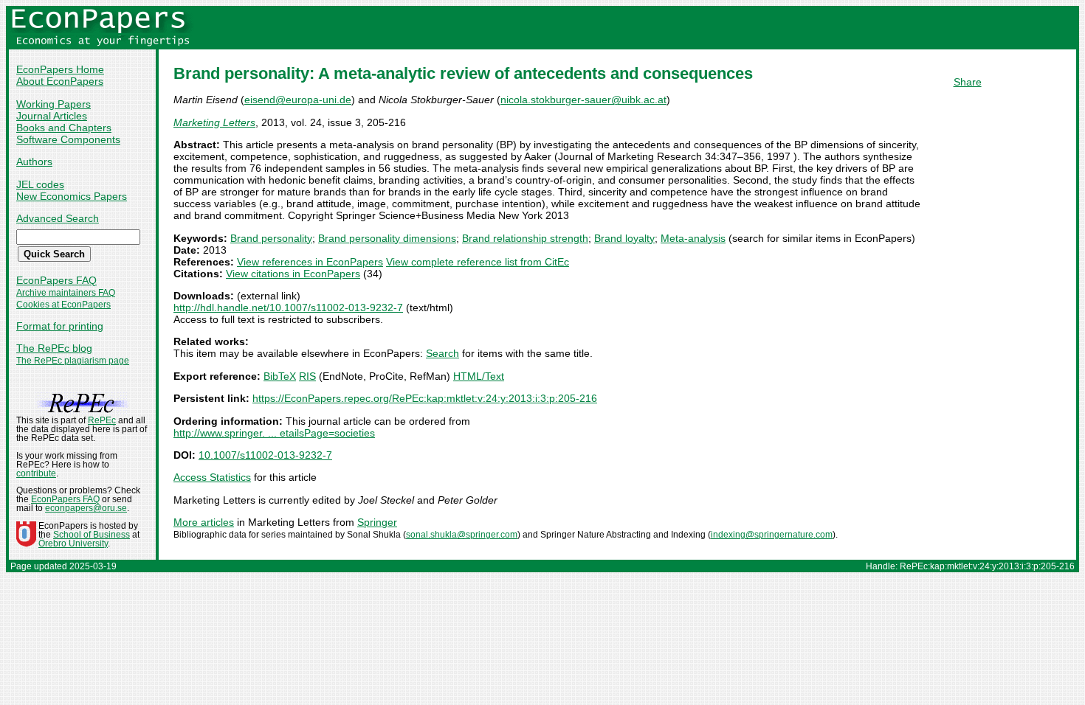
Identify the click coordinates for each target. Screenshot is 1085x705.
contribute (36, 473)
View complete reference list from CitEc (477, 262)
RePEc (102, 420)
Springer (377, 522)
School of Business (91, 534)
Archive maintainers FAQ (65, 292)
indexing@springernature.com (772, 534)
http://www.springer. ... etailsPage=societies (274, 433)
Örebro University (73, 543)
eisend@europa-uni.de (297, 99)
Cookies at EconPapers (63, 304)
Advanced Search (57, 218)
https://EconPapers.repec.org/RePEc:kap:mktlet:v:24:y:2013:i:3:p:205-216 (424, 398)
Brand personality (271, 238)
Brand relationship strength (525, 238)
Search (442, 353)
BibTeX (280, 376)
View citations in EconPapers (293, 273)
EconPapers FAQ (56, 280)
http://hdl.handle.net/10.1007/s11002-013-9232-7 (288, 307)
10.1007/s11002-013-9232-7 (265, 455)
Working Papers (53, 104)
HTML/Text (478, 376)
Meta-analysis (693, 238)
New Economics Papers (71, 196)
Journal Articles (51, 116)
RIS (307, 376)
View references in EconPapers (310, 262)
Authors (34, 161)
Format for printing (59, 326)
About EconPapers (59, 81)
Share (968, 82)
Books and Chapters (63, 127)
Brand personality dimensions (387, 238)
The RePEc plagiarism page (72, 360)
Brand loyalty (624, 238)
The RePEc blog (54, 348)
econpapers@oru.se (86, 508)
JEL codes (40, 184)
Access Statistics (212, 477)
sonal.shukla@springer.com (461, 534)
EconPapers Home (60, 69)
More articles (203, 522)
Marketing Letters (214, 122)
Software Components (68, 139)
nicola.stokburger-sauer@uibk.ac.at (583, 99)
